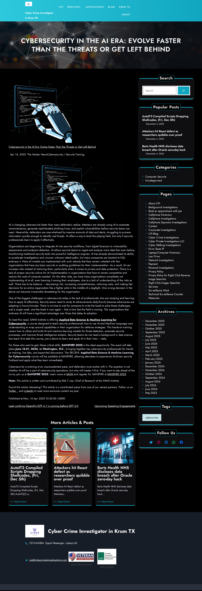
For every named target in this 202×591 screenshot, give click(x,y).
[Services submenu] (81, 7)
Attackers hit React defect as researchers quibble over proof (162, 133)
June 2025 (151, 344)
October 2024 (153, 374)
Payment (153, 264)
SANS (69, 374)
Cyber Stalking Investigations (165, 245)
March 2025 (152, 355)
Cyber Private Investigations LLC (166, 241)
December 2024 (154, 366)
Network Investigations (161, 260)
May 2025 (151, 347)
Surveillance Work (159, 290)
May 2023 (151, 393)
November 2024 (154, 370)
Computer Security (155, 177)
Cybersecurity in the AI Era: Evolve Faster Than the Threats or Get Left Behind (52, 147)
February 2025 (154, 359)
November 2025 (154, 325)
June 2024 (151, 389)
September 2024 (155, 378)
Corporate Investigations (162, 230)
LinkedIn (28, 391)
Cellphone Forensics (160, 215)
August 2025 (152, 336)
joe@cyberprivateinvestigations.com (48, 560)
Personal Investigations (161, 268)
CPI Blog (153, 234)
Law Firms (154, 256)
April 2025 (151, 351)
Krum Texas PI (156, 249)
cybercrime (152, 417)
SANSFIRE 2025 (116, 374)
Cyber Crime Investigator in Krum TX (91, 531)
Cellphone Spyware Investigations (168, 222)
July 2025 (150, 340)
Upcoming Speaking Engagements (115, 406)
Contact (153, 226)
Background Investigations (163, 207)
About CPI (154, 203)
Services (153, 286)
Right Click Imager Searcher (164, 283)
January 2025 (153, 362)
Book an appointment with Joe (165, 211)
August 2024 (152, 381)
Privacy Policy (156, 271)
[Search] (183, 90)
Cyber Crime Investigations (164, 237)
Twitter (13, 391)
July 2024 (150, 385)
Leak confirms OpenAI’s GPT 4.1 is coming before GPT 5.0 (43, 406)
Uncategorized (153, 180)
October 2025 (153, 328)
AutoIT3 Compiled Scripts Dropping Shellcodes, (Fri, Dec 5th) (165, 118)
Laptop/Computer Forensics (164, 252)
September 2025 (155, 332)
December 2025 (154, 321)
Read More (21, 502)
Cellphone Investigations (162, 218)
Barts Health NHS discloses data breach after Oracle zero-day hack (164, 148)
